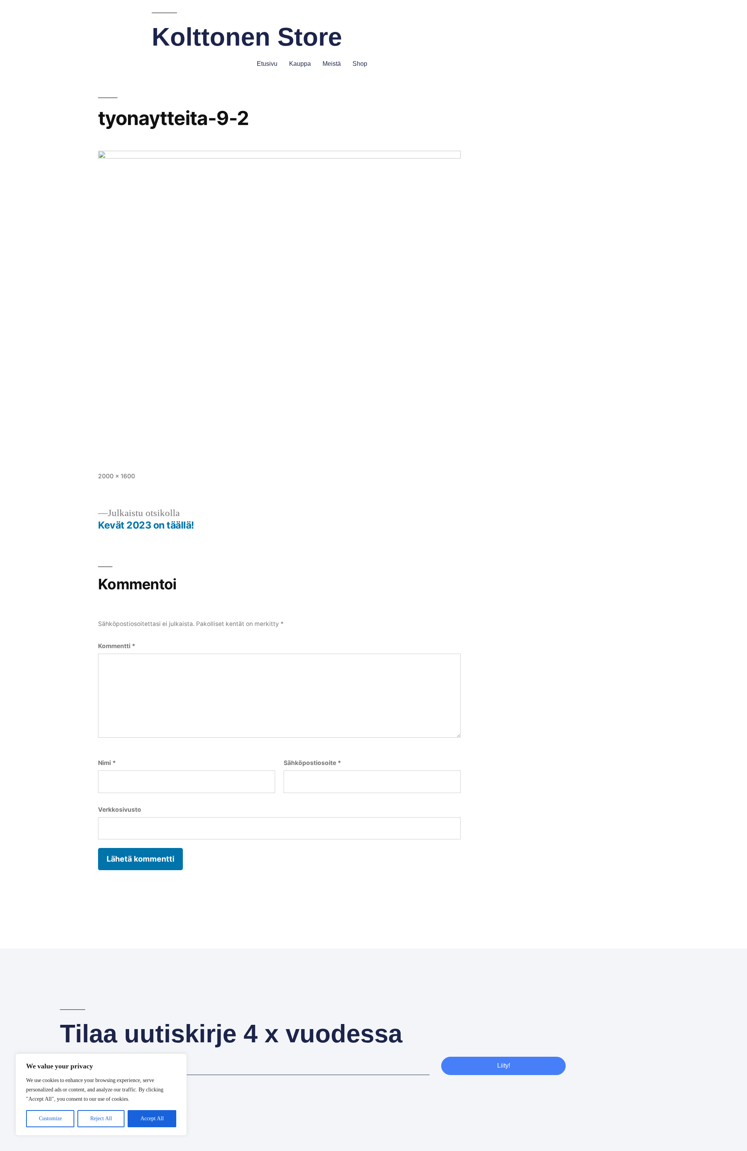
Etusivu (267, 63)
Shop (359, 63)
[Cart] (683, 63)
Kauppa (300, 63)
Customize (50, 1118)
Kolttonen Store (247, 37)
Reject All (101, 1118)
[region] (101, 1094)
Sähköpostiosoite (312, 763)
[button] (380, 64)
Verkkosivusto (119, 809)
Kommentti (116, 646)
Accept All (152, 1118)
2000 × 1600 (116, 476)
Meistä (332, 63)
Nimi (107, 763)
